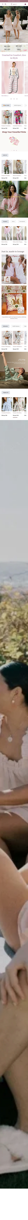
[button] (3, 4)
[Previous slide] (11, 150)
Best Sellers (4, 95)
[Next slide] (16, 150)
